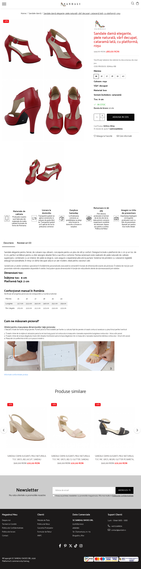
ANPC (39, 535)
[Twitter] (70, 546)
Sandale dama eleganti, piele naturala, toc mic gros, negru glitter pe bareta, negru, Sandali (114, 457)
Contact (5, 535)
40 (123, 76)
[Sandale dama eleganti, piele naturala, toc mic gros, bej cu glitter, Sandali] (70, 427)
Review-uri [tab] (24, 243)
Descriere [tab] (8, 243)
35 (96, 76)
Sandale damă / (36, 13)
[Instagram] (81, 546)
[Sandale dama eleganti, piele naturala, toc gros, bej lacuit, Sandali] (26, 427)
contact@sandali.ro (118, 530)
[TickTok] (75, 546)
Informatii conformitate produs (16, 375)
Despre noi (6, 520)
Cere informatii (125, 136)
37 (107, 76)
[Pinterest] (65, 546)
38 (112, 76)
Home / (24, 13)
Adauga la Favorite (104, 136)
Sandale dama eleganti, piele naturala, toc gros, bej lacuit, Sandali (26, 457)
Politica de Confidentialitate (122, 495)
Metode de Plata (43, 520)
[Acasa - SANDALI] (70, 4)
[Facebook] (60, 546)
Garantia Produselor (45, 528)
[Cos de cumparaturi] (137, 3)
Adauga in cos (121, 117)
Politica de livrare (8, 532)
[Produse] (4, 5)
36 (101, 76)
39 (117, 76)
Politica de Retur (43, 524)
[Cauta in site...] (132, 3)
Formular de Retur (44, 532)
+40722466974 (116, 526)
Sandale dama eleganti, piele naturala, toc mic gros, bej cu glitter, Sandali (70, 457)
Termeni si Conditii (9, 524)
